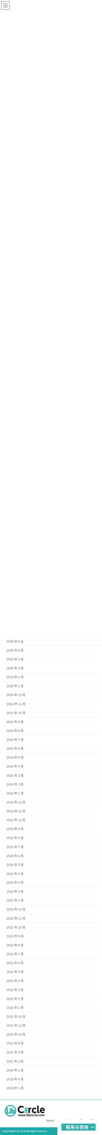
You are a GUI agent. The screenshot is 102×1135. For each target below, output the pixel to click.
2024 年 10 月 (16, 713)
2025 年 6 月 (15, 641)
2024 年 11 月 (16, 704)
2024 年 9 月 (15, 722)
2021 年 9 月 (15, 1043)
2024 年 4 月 (15, 767)
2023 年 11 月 (16, 811)
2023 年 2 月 (15, 891)
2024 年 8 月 (15, 731)
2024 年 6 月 (15, 748)
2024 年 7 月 (15, 740)
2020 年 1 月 (15, 1070)
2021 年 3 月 (15, 1052)
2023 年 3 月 (15, 883)
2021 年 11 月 (16, 1025)
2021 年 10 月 (16, 1034)
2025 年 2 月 (15, 677)
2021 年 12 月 (16, 1017)
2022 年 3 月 (15, 990)
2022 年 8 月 (15, 945)
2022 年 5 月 (15, 972)
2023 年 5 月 (15, 865)
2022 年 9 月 (15, 936)
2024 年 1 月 (15, 793)
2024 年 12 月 (16, 695)
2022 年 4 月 (15, 981)
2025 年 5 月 (15, 650)
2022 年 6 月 (15, 963)
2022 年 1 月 (15, 1008)
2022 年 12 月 (16, 909)
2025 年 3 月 (15, 668)
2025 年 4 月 (15, 659)
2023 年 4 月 (15, 874)
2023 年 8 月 (15, 838)
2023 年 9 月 (15, 829)
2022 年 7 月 (15, 954)
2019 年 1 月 (15, 1088)
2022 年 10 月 (16, 927)
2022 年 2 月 (15, 999)
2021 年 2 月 (15, 1061)
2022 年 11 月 (16, 918)
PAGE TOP (94, 1095)
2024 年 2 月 (15, 784)
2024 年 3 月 (15, 775)
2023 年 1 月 (15, 901)
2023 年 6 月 (15, 856)
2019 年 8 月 (15, 1079)
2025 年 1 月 (15, 686)
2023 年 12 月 (16, 802)
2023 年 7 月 (15, 847)
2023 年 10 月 (16, 820)
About (50, 1120)
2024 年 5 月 (15, 758)
